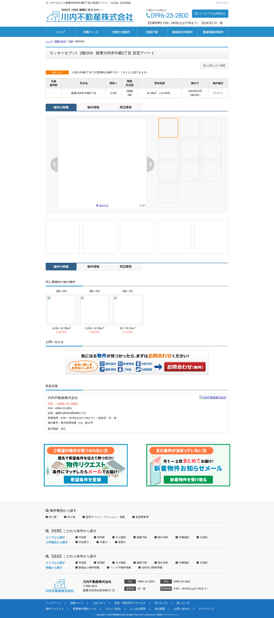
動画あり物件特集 (89, 567)
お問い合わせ (185, 366)
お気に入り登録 (216, 65)
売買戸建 (152, 32)
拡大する (103, 205)
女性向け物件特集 (152, 567)
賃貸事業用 (213, 32)
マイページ (221, 2)
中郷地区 (184, 537)
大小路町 (121, 537)
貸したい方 (183, 602)
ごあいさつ (98, 602)
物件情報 (93, 107)
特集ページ (90, 32)
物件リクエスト (55, 608)
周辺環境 (126, 107)
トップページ (60, 32)
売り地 (71, 516)
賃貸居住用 (182, 32)
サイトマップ (206, 608)
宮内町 (101, 537)
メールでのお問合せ (212, 13)
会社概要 (160, 608)
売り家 (53, 516)
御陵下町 (142, 537)
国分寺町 (163, 537)
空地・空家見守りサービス (130, 602)
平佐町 (82, 537)
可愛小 (104, 542)
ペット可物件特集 (120, 567)
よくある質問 (138, 608)
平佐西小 (84, 542)
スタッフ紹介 (113, 608)
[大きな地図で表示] (212, 397)
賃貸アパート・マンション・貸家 (105, 516)
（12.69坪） (165, 93)
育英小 (122, 542)
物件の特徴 (61, 107)
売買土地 (121, 32)
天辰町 (204, 537)
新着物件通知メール (84, 608)
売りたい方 (161, 602)
